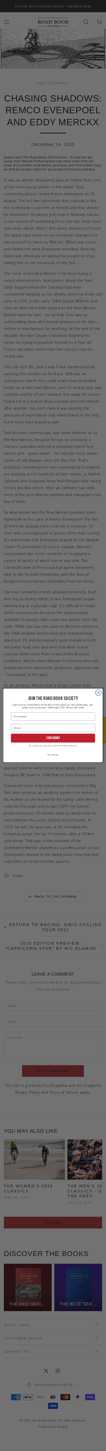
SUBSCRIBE (53, 738)
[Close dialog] (98, 693)
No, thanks (52, 755)
